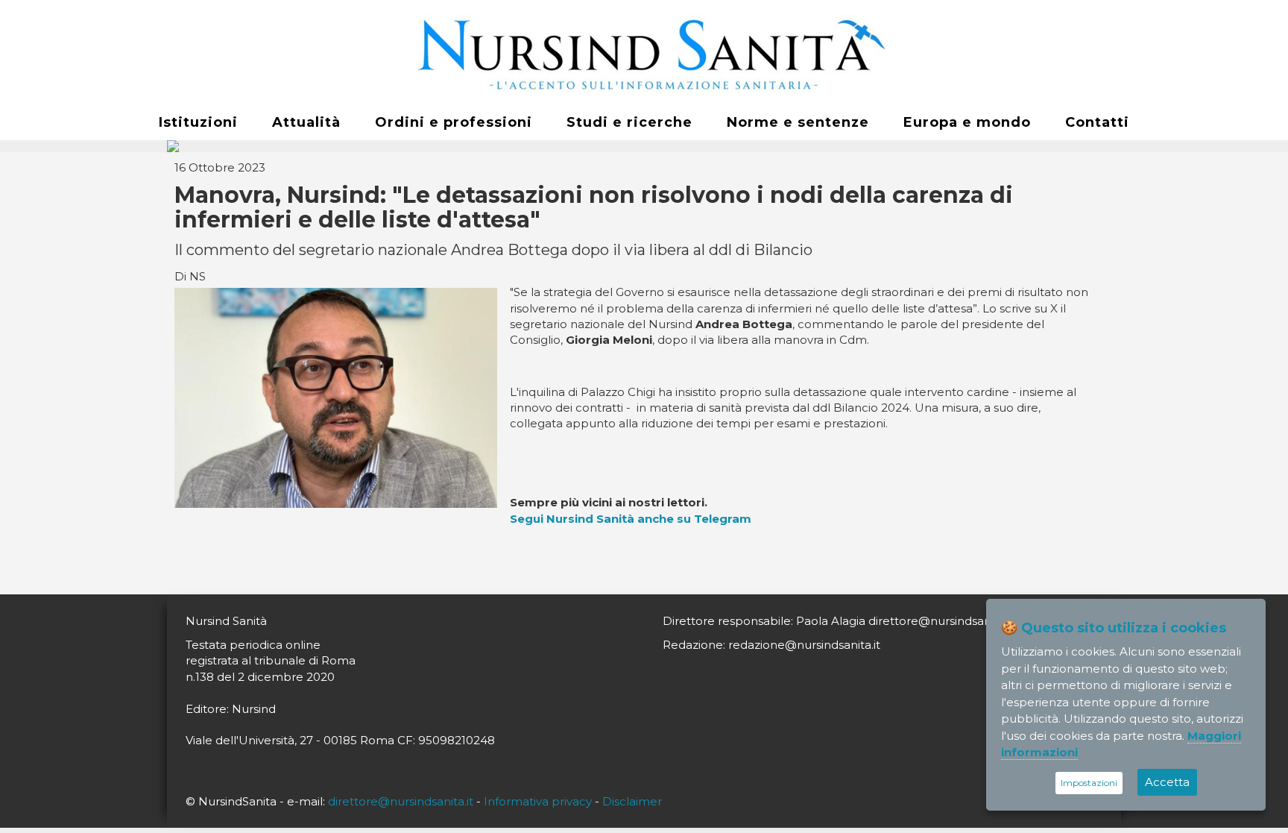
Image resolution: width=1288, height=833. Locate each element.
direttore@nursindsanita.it (400, 801)
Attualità (306, 122)
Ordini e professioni (453, 122)
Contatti (1097, 122)
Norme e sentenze (798, 122)
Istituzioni (198, 122)
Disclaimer (632, 801)
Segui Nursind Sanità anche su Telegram (630, 519)
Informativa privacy (538, 801)
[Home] (644, 52)
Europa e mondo (967, 122)
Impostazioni (1089, 782)
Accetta (1167, 782)
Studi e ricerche (629, 122)
